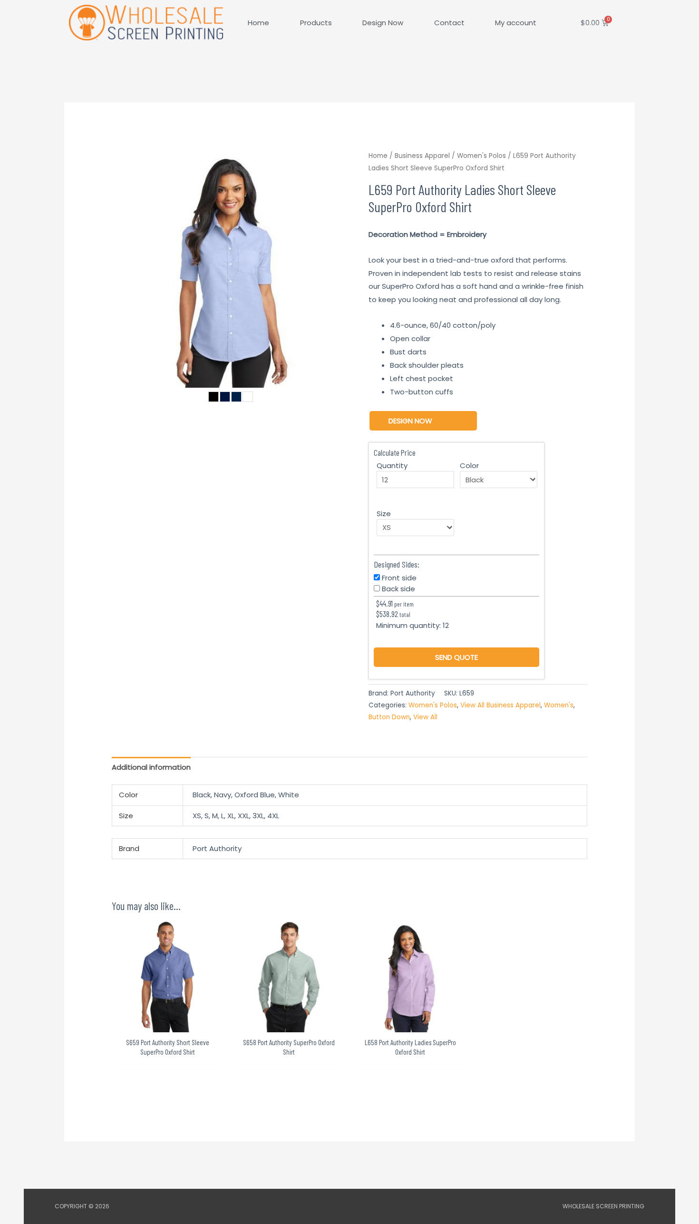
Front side (399, 578)
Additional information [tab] (151, 767)
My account (515, 23)
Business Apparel (422, 155)
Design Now (382, 23)
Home (258, 23)
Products (316, 23)
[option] (231, 269)
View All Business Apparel (500, 705)
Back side (398, 589)
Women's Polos (481, 155)
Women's (558, 705)
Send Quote (456, 657)
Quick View (167, 1024)
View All (425, 717)
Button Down (389, 717)
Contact (449, 23)
